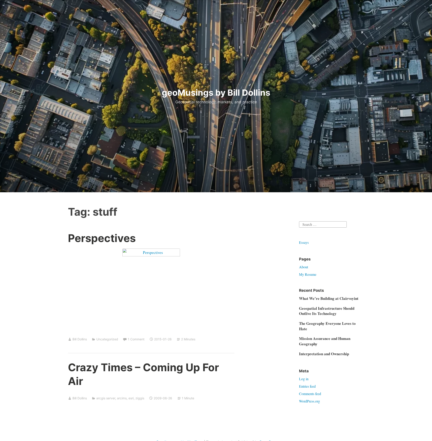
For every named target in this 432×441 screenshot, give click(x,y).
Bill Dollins (79, 339)
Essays (304, 242)
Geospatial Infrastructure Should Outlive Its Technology (326, 311)
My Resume (307, 274)
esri (131, 398)
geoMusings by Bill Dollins (216, 92)
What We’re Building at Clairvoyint (328, 298)
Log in (303, 378)
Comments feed (310, 393)
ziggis (139, 398)
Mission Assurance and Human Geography (324, 341)
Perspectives (102, 238)
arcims (122, 398)
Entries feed (307, 386)
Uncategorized (107, 339)
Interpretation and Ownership (324, 354)
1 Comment (136, 339)
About (303, 267)
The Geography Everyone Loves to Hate (327, 326)
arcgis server (105, 398)
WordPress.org (309, 401)
